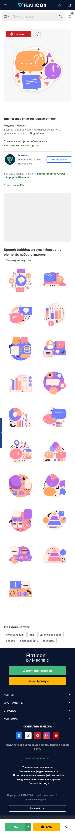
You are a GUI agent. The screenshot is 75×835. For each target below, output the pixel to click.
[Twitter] (28, 735)
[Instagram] (46, 735)
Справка (10, 710)
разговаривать (29, 640)
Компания (11, 718)
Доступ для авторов (37, 670)
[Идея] (20, 280)
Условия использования (37, 767)
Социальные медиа (37, 726)
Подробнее (37, 133)
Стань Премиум (38, 681)
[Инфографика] (54, 314)
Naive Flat (18, 185)
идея (32, 634)
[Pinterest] (37, 735)
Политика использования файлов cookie (38, 775)
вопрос (10, 640)
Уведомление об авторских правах (38, 779)
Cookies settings (38, 783)
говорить (48, 640)
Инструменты (13, 702)
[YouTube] (56, 735)
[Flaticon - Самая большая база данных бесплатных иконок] (32, 5)
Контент (10, 695)
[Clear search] (52, 16)
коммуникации (15, 634)
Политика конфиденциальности (38, 771)
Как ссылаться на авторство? (22, 145)
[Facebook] (19, 735)
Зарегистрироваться (37, 758)
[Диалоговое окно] (54, 280)
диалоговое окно (51, 634)
